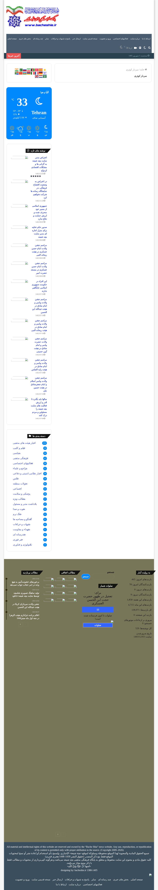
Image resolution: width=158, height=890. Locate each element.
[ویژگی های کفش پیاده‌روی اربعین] (72, 581)
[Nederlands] (41, 76)
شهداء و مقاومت (21, 529)
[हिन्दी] (17, 69)
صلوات (98, 625)
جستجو (110, 572)
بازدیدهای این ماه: (143, 605)
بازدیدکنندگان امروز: (142, 584)
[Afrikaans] (17, 73)
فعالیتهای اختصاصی (120, 39)
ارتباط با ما (146, 39)
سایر (47, 39)
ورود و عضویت (105, 39)
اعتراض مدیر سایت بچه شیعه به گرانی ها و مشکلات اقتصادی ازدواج (39, 164)
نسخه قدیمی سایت (90, 39)
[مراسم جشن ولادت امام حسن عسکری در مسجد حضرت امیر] (19, 267)
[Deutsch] (41, 73)
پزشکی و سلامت (21, 493)
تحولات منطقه (20, 483)
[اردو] (21, 69)
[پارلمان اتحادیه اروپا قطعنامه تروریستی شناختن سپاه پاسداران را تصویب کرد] (49, 587)
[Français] (37, 73)
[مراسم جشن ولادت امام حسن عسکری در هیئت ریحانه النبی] (19, 249)
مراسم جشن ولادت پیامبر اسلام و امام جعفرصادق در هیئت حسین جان (38, 384)
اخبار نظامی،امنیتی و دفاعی (27, 473)
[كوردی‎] (45, 69)
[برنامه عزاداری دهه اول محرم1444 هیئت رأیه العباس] (72, 587)
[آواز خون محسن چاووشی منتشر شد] (49, 594)
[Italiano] (33, 73)
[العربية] (45, 76)
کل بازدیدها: (146, 610)
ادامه (92, 161)
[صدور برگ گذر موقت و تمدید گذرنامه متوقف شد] (60, 594)
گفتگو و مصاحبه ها (22, 519)
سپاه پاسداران (89, 92)
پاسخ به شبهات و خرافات (60, 39)
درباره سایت (135, 39)
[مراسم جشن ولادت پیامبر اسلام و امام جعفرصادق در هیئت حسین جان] (19, 382)
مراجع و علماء (20, 468)
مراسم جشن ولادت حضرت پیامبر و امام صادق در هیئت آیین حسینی (40, 345)
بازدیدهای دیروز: (143, 589)
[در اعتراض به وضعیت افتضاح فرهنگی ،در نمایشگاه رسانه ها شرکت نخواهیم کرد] (19, 185)
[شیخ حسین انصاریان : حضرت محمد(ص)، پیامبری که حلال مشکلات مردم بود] (49, 714)
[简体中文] (21, 73)
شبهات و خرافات (21, 524)
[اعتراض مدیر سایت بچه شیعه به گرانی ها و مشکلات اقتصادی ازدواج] (19, 161)
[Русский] (25, 69)
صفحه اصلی (12, 39)
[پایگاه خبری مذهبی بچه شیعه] (33, 17)
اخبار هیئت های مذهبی (24, 443)
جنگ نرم (17, 514)
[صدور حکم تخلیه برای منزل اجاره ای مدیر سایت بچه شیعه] (19, 231)
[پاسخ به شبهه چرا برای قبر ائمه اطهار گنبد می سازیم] (72, 601)
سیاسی (17, 453)
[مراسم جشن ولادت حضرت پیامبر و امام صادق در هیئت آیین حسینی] (19, 343)
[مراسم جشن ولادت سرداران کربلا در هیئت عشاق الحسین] (60, 601)
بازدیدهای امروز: (143, 579)
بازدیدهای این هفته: (142, 599)
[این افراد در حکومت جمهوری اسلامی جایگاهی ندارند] (19, 285)
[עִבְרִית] (45, 73)
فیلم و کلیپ (19, 448)
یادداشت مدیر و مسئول (25, 504)
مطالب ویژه (19, 499)
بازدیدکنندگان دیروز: (142, 594)
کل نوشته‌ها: (145, 628)
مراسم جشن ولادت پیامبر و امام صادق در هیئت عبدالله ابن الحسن (39, 305)
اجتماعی (17, 488)
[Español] (41, 69)
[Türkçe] (37, 69)
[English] (37, 76)
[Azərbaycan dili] (25, 73)
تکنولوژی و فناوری (22, 544)
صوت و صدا (19, 509)
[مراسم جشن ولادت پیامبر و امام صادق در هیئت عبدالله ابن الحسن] (19, 303)
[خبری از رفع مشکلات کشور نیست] (49, 581)
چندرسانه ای (19, 534)
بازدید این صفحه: (143, 615)
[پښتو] (33, 69)
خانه (142, 69)
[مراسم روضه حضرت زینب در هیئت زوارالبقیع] (60, 581)
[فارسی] (29, 69)
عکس (16, 478)
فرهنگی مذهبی (20, 458)
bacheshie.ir (80, 870)
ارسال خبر (76, 39)
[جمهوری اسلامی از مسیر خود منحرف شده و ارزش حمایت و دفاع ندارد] (19, 210)
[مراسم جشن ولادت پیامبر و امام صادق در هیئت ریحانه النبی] (19, 325)
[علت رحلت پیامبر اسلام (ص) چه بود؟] (72, 594)
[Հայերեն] (29, 73)
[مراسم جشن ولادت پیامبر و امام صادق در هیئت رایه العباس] (19, 364)
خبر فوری (18, 539)
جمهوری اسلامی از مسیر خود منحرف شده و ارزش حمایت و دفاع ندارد (39, 212)
